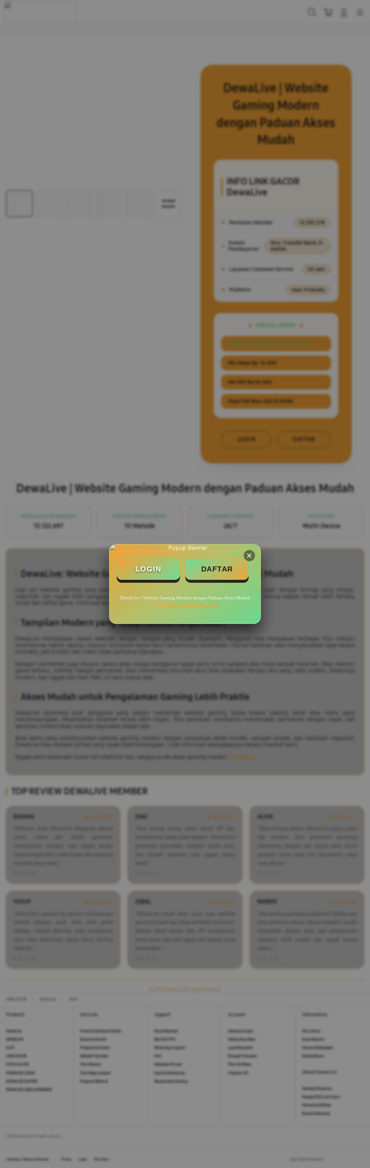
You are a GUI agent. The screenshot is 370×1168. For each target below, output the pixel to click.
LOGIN (148, 569)
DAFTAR (217, 569)
